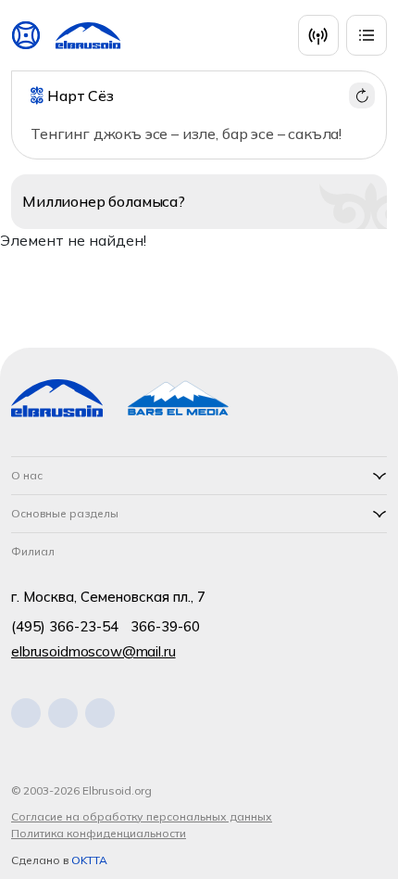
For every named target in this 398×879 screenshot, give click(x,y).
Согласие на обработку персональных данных (141, 816)
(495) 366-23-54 (64, 626)
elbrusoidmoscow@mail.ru (93, 651)
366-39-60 (165, 626)
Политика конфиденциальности (98, 833)
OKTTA (89, 860)
